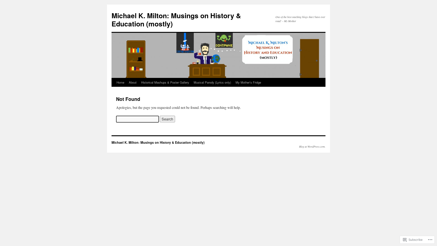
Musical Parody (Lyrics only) (212, 82)
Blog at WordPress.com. (312, 146)
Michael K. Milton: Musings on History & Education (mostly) (176, 19)
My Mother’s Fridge (248, 82)
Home (120, 82)
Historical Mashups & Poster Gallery (165, 82)
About (133, 82)
